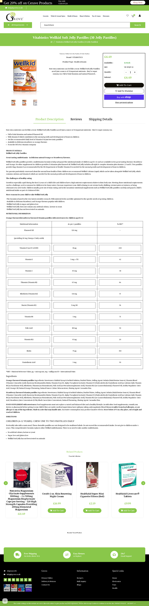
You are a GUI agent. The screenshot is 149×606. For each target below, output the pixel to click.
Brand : (69, 57)
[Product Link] (23, 486)
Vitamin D (23, 248)
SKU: (106, 67)
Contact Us (45, 585)
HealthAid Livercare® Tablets (128, 495)
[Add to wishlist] (27, 486)
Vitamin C (29, 271)
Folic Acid (29, 328)
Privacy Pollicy (47, 578)
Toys (114, 585)
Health (114, 588)
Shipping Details (100, 119)
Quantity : (108, 72)
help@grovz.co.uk (15, 8)
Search (137, 25)
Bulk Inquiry (81, 581)
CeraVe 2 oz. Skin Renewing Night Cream (57, 495)
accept (131, 603)
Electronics (116, 581)
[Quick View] (19, 486)
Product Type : (68, 62)
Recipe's (80, 578)
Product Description (50, 119)
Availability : (108, 63)
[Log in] (139, 16)
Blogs (79, 585)
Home (114, 578)
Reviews (76, 119)
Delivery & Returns (48, 581)
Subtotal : (107, 77)
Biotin (29, 351)
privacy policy (120, 603)
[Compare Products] (15, 486)
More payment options (124, 102)
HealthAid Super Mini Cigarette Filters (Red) (92, 495)
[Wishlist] (127, 16)
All (51, 42)
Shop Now (137, 2)
